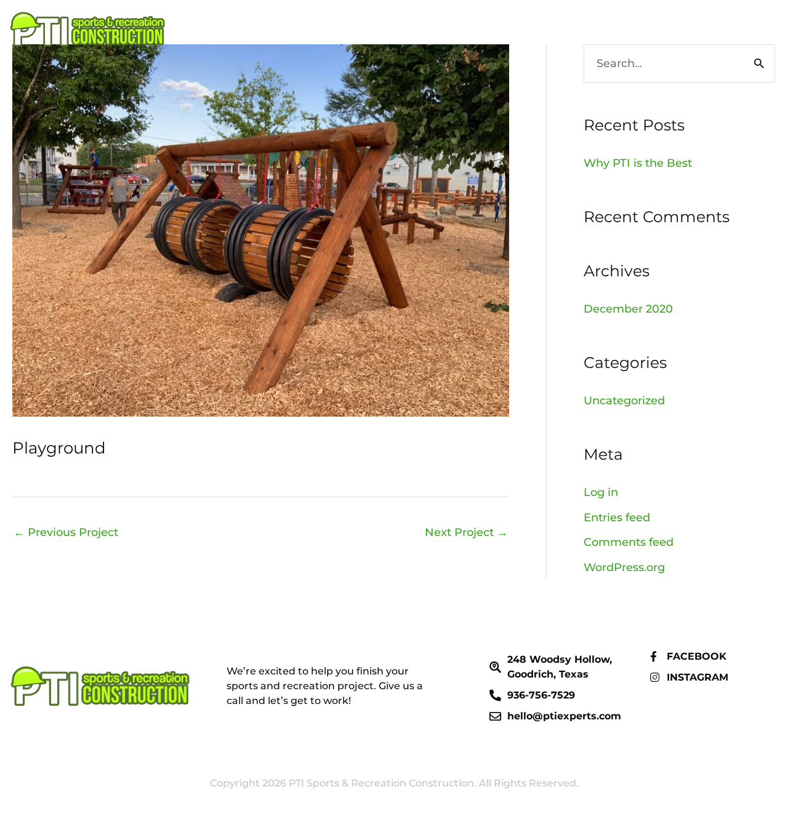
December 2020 (628, 309)
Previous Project (66, 532)
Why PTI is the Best (638, 163)
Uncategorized (624, 400)
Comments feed (628, 542)
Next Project (466, 532)
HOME (632, 29)
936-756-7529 (711, 29)
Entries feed (617, 517)
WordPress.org (624, 567)
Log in (601, 492)
